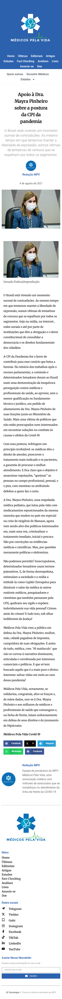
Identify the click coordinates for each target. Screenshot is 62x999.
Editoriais (37, 56)
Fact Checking (25, 61)
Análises (43, 61)
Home (11, 56)
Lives (55, 61)
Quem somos (15, 74)
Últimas (23, 56)
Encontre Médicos (38, 74)
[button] (13, 743)
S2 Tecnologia (12, 992)
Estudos (8, 61)
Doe (39, 66)
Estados (25, 79)
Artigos (50, 56)
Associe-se (27, 66)
